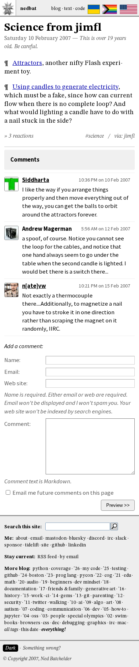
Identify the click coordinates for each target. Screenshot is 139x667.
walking (58, 602)
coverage (61, 568)
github (58, 545)
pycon (86, 575)
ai (80, 602)
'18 (106, 582)
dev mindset (87, 582)
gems (66, 596)
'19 (44, 582)
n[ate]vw (34, 286)
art (109, 602)
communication (64, 609)
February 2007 (53, 38)
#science (94, 136)
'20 (21, 582)
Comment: (17, 424)
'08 (118, 602)
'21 (118, 575)
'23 (50, 575)
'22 (99, 575)
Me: (9, 538)
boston (36, 575)
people (57, 616)
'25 (106, 568)
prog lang (66, 575)
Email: (12, 372)
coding (37, 609)
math (9, 582)
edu (127, 575)
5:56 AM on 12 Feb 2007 (105, 228)
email (36, 538)
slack (121, 538)
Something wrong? (41, 648)
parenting (103, 596)
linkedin (77, 545)
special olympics (85, 616)
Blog (56, 8)
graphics (96, 623)
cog (108, 575)
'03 (44, 616)
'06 (87, 609)
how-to (118, 609)
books (10, 623)
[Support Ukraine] (94, 9)
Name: (12, 360)
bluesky (77, 538)
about (21, 538)
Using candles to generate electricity (65, 87)
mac (121, 623)
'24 (24, 575)
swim (121, 616)
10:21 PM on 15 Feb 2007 (104, 285)
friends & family (65, 589)
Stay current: (20, 557)
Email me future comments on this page (62, 493)
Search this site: (23, 526)
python (40, 568)
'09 (88, 602)
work (37, 596)
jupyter (12, 616)
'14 (55, 596)
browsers (30, 623)
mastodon (56, 538)
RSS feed (47, 557)
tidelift (32, 545)
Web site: (15, 383)
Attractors (27, 63)
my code (91, 568)
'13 (78, 596)
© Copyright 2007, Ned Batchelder (37, 659)
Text (68, 8)
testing (119, 568)
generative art (100, 589)
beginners (61, 582)
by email (69, 557)
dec (55, 623)
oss (34, 616)
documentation (20, 589)
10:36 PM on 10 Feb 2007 (104, 180)
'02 (109, 616)
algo (98, 602)
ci (47, 596)
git (86, 596)
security (12, 602)
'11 (27, 602)
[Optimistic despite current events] (128, 9)
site (45, 545)
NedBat (28, 8)
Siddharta (35, 180)
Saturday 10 (19, 38)
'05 (106, 609)
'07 (24, 609)
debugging (73, 623)
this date (29, 629)
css (46, 623)
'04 (26, 616)
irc (110, 538)
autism (11, 609)
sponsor (13, 545)
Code (80, 8)
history (12, 596)
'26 (77, 568)
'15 (26, 596)
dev (96, 609)
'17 (42, 589)
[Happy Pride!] (109, 9)
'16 (121, 589)
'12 (120, 596)
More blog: (17, 568)
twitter (40, 602)
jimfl (129, 136)
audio (32, 582)
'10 (73, 602)
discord (96, 538)
